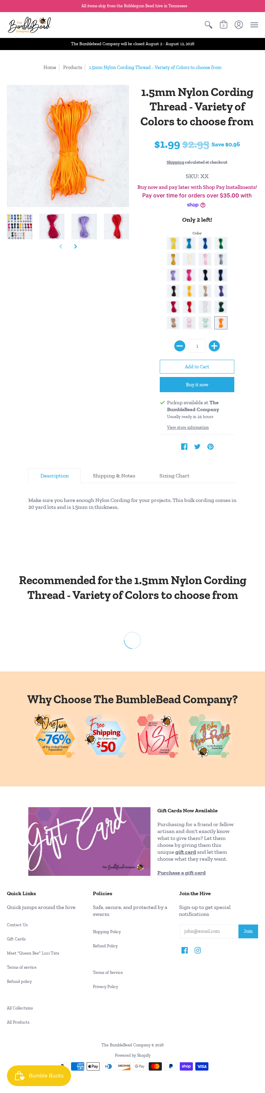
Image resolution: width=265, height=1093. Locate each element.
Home (49, 67)
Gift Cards (16, 939)
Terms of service (22, 967)
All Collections (20, 1008)
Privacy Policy (105, 986)
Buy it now (197, 385)
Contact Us (17, 924)
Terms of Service (108, 972)
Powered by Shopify (132, 1055)
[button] (208, 25)
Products (72, 67)
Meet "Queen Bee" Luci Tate (33, 953)
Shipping (175, 162)
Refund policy (19, 981)
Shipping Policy (107, 931)
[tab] (54, 475)
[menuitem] (208, 25)
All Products (18, 1022)
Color (197, 233)
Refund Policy (105, 946)
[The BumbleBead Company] (29, 25)
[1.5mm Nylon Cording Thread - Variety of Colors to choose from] (19, 227)
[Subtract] (179, 345)
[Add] (214, 345)
